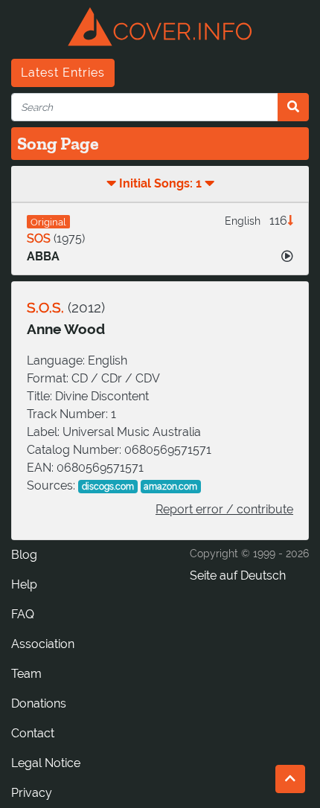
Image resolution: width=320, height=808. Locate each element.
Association (42, 644)
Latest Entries (63, 72)
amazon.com (170, 486)
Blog (24, 555)
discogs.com (108, 486)
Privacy (31, 793)
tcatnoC (32, 733)
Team (26, 674)
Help (24, 584)
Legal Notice (45, 763)
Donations (38, 703)
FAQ (22, 614)
